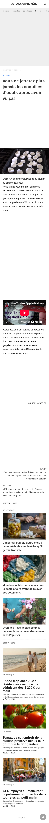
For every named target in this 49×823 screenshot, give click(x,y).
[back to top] (43, 817)
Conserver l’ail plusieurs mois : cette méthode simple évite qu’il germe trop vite (23, 546)
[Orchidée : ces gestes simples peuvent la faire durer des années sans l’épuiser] (24, 611)
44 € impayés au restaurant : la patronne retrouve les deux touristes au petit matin (24, 794)
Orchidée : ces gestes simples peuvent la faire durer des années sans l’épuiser (23, 631)
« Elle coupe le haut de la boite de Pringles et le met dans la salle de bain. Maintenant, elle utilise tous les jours (24, 492)
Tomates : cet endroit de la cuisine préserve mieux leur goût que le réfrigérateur (23, 741)
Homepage (7, 70)
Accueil (6, 11)
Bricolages (27, 11)
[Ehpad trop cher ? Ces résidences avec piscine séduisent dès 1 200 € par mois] (24, 660)
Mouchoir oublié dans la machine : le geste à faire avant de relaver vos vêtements (24, 589)
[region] (24, 122)
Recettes (39, 11)
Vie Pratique (8, 675)
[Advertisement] (24, 40)
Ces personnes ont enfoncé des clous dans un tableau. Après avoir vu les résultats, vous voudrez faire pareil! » (25, 475)
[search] (44, 4)
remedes (16, 11)
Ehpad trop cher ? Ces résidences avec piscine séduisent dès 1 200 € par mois (22, 686)
